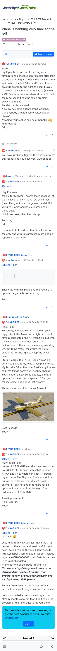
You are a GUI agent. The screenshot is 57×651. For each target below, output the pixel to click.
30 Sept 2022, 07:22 (38, 322)
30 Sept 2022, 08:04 (39, 528)
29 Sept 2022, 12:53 (33, 150)
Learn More (12, 617)
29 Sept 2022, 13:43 (38, 181)
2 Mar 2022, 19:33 (37, 64)
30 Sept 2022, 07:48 (38, 454)
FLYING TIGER (12, 64)
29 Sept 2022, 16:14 (33, 260)
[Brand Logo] (20, 7)
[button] (4, 647)
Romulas (9, 150)
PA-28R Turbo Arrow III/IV (14, 40)
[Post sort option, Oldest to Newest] (6, 54)
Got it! (28, 623)
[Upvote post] (47, 135)
